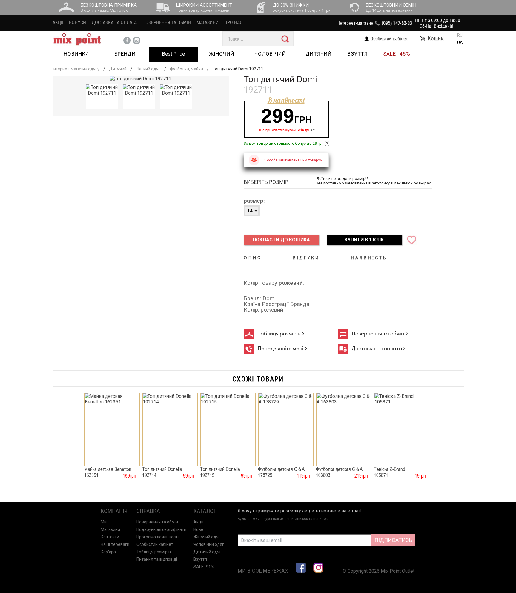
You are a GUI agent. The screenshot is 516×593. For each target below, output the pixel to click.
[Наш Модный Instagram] (318, 568)
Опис (253, 257)
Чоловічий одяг (209, 544)
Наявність (369, 257)
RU (460, 35)
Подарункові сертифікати (161, 529)
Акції (58, 22)
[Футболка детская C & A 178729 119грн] (286, 429)
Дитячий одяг (207, 551)
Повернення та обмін (166, 22)
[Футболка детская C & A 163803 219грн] (343, 429)
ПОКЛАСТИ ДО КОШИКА (281, 240)
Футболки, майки (186, 69)
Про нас (233, 22)
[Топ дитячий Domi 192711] (140, 78)
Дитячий (118, 69)
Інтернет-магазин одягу (76, 69)
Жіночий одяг (207, 537)
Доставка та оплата (114, 22)
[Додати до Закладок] (410, 240)
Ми (104, 522)
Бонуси (77, 22)
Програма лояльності (157, 537)
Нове (198, 529)
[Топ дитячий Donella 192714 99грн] (170, 429)
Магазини (207, 22)
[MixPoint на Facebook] (301, 568)
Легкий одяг (148, 69)
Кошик (436, 38)
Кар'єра (108, 551)
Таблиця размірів (153, 551)
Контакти (110, 537)
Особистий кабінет (154, 544)
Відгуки (306, 257)
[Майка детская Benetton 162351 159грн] (112, 429)
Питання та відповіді (156, 559)
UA (460, 42)
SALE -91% (204, 566)
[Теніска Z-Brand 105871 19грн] (401, 429)
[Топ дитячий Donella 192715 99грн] (228, 429)
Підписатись (393, 540)
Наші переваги (115, 544)
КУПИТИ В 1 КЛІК (364, 240)
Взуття (200, 559)
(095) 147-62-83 (397, 23)
